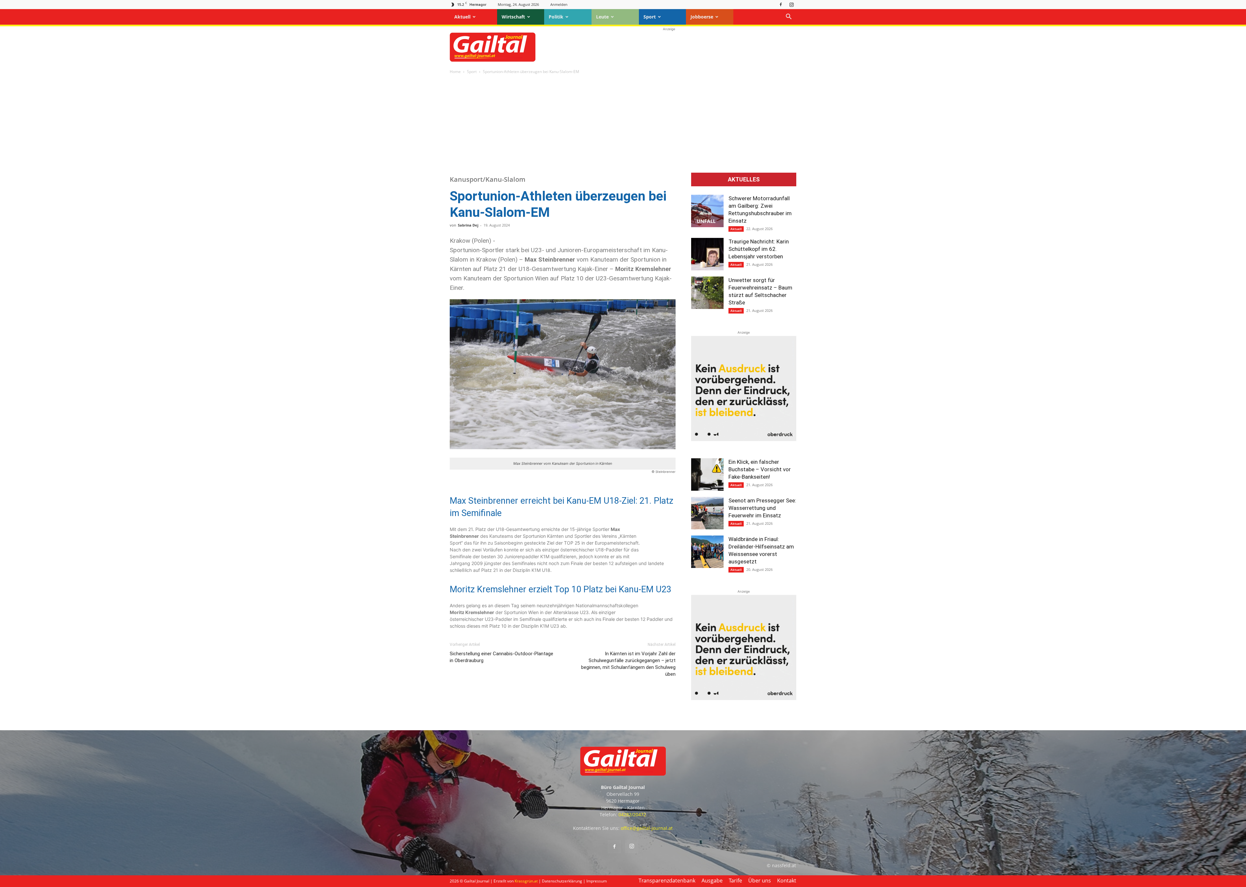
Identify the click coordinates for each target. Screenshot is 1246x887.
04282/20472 (632, 814)
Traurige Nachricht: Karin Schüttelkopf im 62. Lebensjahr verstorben (758, 249)
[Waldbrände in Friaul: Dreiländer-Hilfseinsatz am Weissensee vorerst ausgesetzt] (707, 552)
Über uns (759, 880)
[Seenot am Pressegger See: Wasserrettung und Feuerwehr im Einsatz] (707, 513)
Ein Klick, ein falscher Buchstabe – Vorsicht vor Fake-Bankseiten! (759, 469)
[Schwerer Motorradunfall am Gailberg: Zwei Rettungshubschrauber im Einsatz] (707, 211)
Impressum (596, 881)
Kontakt (786, 880)
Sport (649, 17)
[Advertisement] (669, 47)
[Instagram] (791, 4)
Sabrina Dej (468, 225)
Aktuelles (744, 179)
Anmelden (559, 4)
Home (455, 71)
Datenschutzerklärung (562, 881)
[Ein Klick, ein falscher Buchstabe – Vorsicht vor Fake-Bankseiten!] (707, 474)
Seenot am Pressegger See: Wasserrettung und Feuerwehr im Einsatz (762, 508)
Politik (556, 17)
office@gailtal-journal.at (647, 828)
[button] (788, 17)
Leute (602, 17)
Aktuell (462, 17)
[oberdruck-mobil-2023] (743, 439)
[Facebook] (781, 4)
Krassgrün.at (526, 881)
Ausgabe (712, 880)
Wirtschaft (513, 17)
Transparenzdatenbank (667, 880)
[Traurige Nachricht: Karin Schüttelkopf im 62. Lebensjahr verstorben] (707, 254)
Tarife (735, 880)
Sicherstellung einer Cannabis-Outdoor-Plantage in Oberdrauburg (501, 657)
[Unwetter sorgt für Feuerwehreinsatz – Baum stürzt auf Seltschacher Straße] (707, 293)
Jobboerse (701, 17)
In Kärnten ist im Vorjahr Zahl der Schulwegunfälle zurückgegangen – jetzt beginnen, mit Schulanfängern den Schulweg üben (628, 664)
